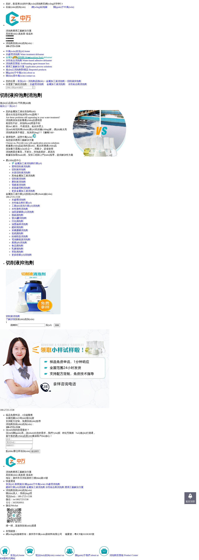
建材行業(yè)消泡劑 (16, 487)
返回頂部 (190, 501)
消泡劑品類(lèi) (36, 81)
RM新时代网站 (7, 558)
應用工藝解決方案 (74, 487)
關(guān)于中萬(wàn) (63, 7)
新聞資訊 (19, 484)
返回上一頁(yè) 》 (9, 106)
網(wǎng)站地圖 (39, 7)
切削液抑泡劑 (74, 81)
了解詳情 (10, 319)
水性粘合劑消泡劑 (77, 84)
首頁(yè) (21, 81)
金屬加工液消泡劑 (55, 81)
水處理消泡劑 (37, 84)
